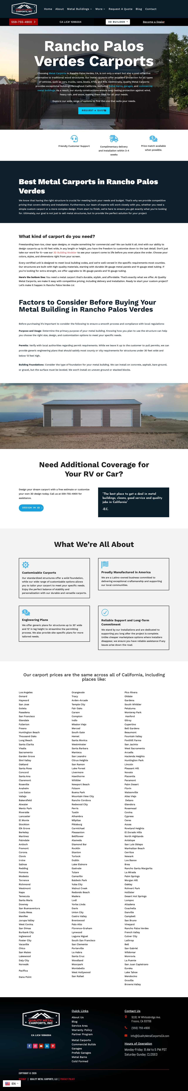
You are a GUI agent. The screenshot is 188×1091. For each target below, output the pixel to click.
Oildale (128, 696)
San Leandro (79, 756)
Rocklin (76, 848)
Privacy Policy (67, 1079)
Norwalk (23, 964)
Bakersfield (25, 800)
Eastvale (76, 868)
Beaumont (130, 732)
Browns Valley (133, 984)
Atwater (23, 804)
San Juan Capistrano (136, 964)
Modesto (24, 876)
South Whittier (133, 704)
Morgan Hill (131, 880)
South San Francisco (83, 940)
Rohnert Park (132, 888)
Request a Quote (94, 111)
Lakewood (25, 956)
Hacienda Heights (135, 756)
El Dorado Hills (133, 832)
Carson (76, 712)
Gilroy (128, 720)
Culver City (131, 936)
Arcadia (129, 752)
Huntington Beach (29, 732)
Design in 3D (31, 508)
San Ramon (78, 764)
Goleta (22, 708)
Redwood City (80, 804)
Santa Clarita (26, 744)
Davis (75, 908)
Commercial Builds (84, 1044)
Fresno (23, 728)
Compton (77, 716)
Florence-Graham (82, 928)
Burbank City (26, 932)
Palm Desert (132, 784)
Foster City (25, 940)
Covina (128, 812)
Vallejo (22, 796)
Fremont (24, 848)
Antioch (23, 844)
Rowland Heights (134, 828)
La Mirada (130, 872)
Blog (139, 8)
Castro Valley (79, 916)
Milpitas (76, 820)
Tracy (75, 696)
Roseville (24, 784)
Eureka (128, 968)
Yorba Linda (78, 904)
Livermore (77, 772)
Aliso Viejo (130, 796)
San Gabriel (131, 948)
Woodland (77, 960)
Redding (23, 868)
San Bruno (131, 920)
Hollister (129, 892)
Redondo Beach (81, 892)
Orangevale (78, 692)
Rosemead (130, 808)
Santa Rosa (25, 768)
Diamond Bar (79, 844)
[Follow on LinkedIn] (47, 1046)
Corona (23, 852)
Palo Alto (77, 924)
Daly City (24, 960)
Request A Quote (120, 8)
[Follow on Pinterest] (53, 1046)
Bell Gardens (132, 728)
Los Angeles (25, 692)
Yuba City (77, 884)
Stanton (76, 852)
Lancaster (24, 816)
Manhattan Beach (135, 848)
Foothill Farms (133, 740)
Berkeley (24, 832)
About (59, 8)
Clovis (22, 856)
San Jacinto (131, 744)
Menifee (23, 916)
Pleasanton (78, 832)
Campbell (130, 916)
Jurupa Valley (26, 920)
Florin (128, 788)
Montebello (78, 968)
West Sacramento (135, 748)
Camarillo (77, 876)
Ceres (128, 820)
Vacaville (24, 944)
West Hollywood (81, 972)
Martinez (24, 836)
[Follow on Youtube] (41, 1046)
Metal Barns (79, 1057)
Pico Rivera (131, 692)
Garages (77, 1048)
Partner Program (82, 1034)
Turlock (76, 856)
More (99, 8)
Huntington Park (134, 760)
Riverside (24, 812)
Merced (76, 728)
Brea (127, 864)
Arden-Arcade (80, 700)
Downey (23, 904)
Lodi (74, 900)
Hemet (75, 736)
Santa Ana (24, 776)
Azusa (128, 824)
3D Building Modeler (65, 252)
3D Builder (116, 22)
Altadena (130, 904)
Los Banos (130, 860)
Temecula (24, 896)
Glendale (24, 720)
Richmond (24, 884)
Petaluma (130, 708)
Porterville (78, 948)
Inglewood (25, 936)
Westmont (25, 888)
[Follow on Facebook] (29, 1046)
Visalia (22, 748)
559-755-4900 (21, 22)
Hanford (130, 716)
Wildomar (130, 952)
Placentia (130, 776)
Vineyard (130, 924)
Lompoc (129, 900)
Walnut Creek (79, 888)
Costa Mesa (25, 912)
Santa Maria (25, 900)
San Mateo (25, 952)
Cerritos (129, 852)
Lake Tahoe (131, 972)
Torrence (24, 880)
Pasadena (24, 712)
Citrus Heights (80, 760)
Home (48, 8)
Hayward (24, 700)
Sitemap (22, 1079)
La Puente (130, 960)
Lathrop (129, 940)
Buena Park (78, 792)
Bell (127, 944)
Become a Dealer (154, 21)
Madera (76, 896)
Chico (22, 948)
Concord (24, 772)
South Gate (78, 732)
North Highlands (134, 836)
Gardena (129, 700)
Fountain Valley (133, 736)
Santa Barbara (80, 748)
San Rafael (78, 976)
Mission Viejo (79, 724)
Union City (77, 912)
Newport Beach (81, 784)
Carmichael (78, 828)
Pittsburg (77, 824)
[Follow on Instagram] (35, 1046)
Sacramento (26, 752)
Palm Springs (132, 876)
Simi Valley (25, 760)
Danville (129, 912)
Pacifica (23, 970)
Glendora (130, 804)
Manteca (77, 752)
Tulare (75, 872)
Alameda (77, 840)
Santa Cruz (78, 956)
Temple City (78, 704)
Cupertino (130, 724)
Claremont (25, 780)
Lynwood (77, 932)
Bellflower (78, 836)
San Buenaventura (29, 908)
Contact (151, 8)
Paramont (130, 780)
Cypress (129, 816)
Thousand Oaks (27, 736)
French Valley (132, 932)
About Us (78, 1017)
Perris (75, 808)
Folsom (76, 788)
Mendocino (131, 976)
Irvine (22, 860)
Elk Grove (24, 828)
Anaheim (24, 788)
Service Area (80, 1025)
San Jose (24, 704)
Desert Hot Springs (135, 896)
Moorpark (77, 964)
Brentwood (78, 920)
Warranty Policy (82, 1029)
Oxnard (23, 696)
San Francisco (27, 716)
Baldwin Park (79, 880)
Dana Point (25, 977)
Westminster (79, 744)
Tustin (75, 812)
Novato (129, 772)
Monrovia (130, 956)
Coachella (130, 908)
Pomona (23, 872)
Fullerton (24, 724)
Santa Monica (79, 740)
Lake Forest (78, 768)
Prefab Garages (81, 1052)
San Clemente (80, 944)
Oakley (128, 884)
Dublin (75, 860)
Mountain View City (83, 796)
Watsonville (131, 792)
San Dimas (25, 928)
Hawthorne (78, 776)
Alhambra (77, 816)
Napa (22, 892)
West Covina (26, 924)
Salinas (23, 864)
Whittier (76, 780)
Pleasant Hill (132, 768)
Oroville (129, 980)
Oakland (23, 764)
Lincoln (129, 764)
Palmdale (24, 840)
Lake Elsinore (79, 864)
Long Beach (25, 740)
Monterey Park (133, 712)
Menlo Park (25, 808)
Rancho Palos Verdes (136, 928)
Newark (129, 856)
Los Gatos (24, 792)
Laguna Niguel (80, 936)
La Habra (77, 952)
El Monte (24, 820)
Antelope (130, 840)
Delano (129, 800)
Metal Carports (57, 73)
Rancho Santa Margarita (138, 868)
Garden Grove (27, 756)
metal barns (115, 86)
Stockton (24, 824)
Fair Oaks (77, 708)
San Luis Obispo (134, 844)
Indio (74, 720)
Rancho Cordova (81, 800)
